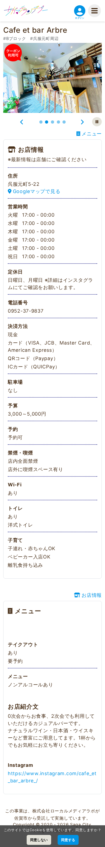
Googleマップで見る (36, 191)
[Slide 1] (41, 122)
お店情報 (92, 595)
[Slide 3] (52, 122)
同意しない (39, 840)
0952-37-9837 (26, 311)
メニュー (92, 133)
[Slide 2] (46, 122)
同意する (68, 840)
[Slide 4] (58, 122)
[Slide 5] (64, 122)
